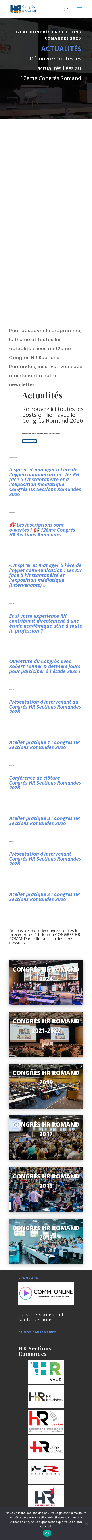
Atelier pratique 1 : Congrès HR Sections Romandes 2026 (44, 744)
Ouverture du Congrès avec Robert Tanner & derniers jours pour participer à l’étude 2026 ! (44, 666)
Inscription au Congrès (29, 441)
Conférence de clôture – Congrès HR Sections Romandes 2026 (45, 782)
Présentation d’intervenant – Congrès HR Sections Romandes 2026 (45, 858)
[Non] (86, 1523)
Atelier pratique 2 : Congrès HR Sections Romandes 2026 (44, 896)
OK (47, 1533)
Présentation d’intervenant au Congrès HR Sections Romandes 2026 (45, 706)
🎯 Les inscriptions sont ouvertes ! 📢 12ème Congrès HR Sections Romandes (42, 529)
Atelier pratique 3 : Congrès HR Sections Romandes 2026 (44, 820)
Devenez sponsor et (41, 1317)
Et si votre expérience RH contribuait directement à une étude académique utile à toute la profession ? (45, 623)
